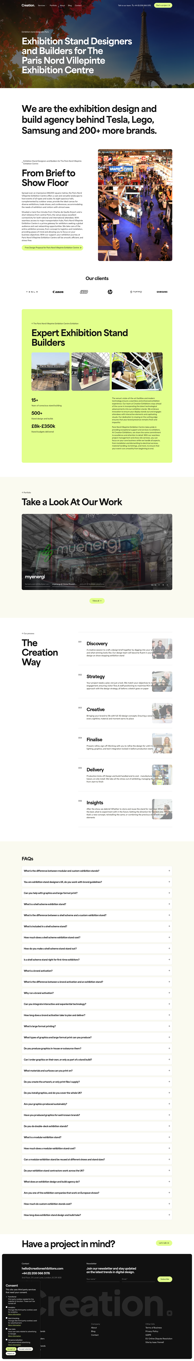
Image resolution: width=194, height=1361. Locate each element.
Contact (78, 5)
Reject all (10, 1353)
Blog (70, 5)
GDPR (148, 1334)
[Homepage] (28, 5)
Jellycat (33, 576)
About (62, 5)
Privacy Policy (152, 1331)
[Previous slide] (159, 585)
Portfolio (53, 5)
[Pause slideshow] (163, 585)
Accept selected (25, 1349)
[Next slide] (167, 585)
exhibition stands (139, 408)
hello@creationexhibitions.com (42, 1268)
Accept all (11, 1349)
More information (14, 1314)
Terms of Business (154, 1327)
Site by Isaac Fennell (155, 1342)
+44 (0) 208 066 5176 (142, 5)
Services (41, 5)
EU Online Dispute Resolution (159, 1338)
